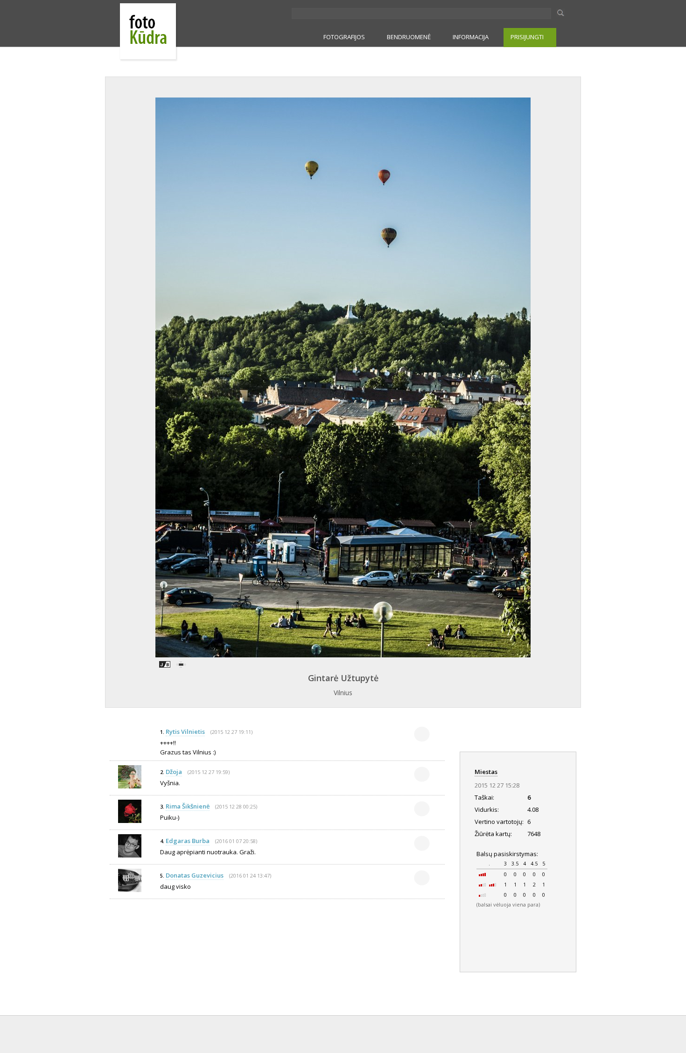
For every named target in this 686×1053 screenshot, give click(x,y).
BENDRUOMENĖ (409, 37)
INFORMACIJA (471, 37)
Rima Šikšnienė (188, 806)
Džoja (174, 771)
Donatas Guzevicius (195, 875)
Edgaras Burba (188, 841)
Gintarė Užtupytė (343, 677)
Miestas (486, 771)
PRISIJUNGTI (527, 37)
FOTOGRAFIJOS (344, 37)
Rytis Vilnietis (185, 731)
